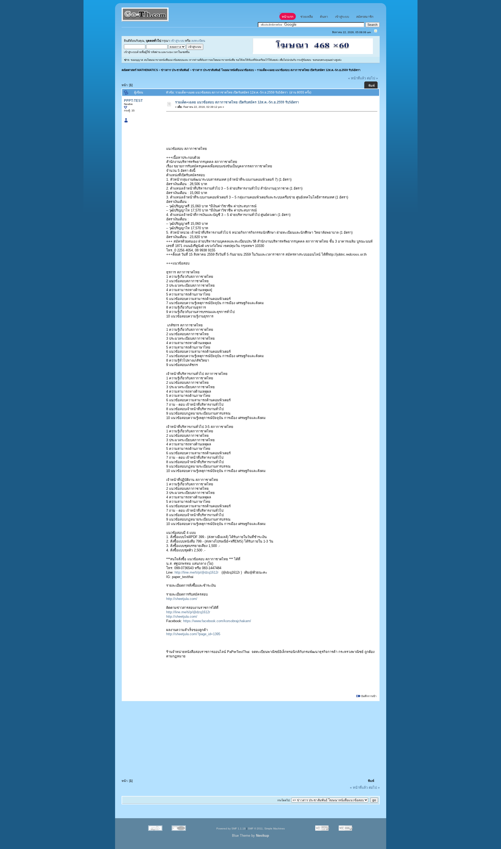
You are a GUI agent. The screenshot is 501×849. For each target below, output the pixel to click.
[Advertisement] (262, 125)
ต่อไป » (372, 78)
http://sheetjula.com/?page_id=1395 (193, 634)
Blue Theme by (250, 836)
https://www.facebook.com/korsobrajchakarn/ (217, 621)
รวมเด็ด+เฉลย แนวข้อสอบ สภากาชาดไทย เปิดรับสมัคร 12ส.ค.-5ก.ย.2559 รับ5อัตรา (308, 70)
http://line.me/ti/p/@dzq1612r (196, 572)
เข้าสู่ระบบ (177, 40)
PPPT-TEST (133, 101)
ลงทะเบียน (198, 40)
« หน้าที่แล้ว (357, 78)
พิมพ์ (371, 85)
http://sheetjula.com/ (181, 599)
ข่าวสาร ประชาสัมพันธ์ (175, 70)
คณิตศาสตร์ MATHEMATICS (140, 70)
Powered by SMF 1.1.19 (231, 828)
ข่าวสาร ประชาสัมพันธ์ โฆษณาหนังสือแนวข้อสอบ (223, 70)
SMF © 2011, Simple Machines (266, 828)
